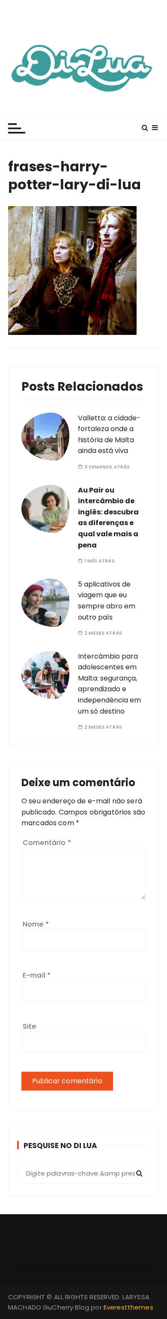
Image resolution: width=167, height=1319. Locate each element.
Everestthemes (128, 1307)
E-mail (37, 975)
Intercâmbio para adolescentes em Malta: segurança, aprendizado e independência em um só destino (109, 683)
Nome (36, 924)
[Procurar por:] (83, 1173)
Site (29, 1026)
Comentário (47, 843)
